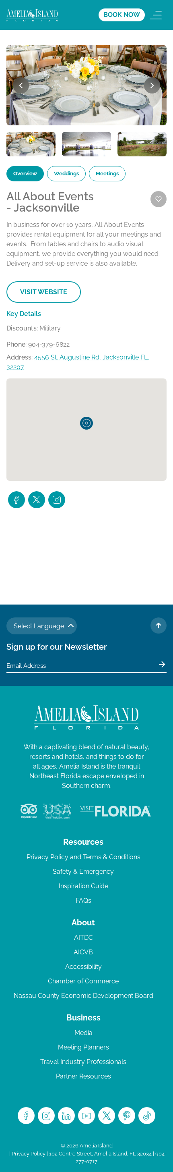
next (152, 85)
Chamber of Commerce (83, 981)
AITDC (83, 937)
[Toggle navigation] (156, 15)
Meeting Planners (83, 1047)
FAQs (83, 900)
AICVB (83, 952)
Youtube (86, 1115)
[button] (86, 423)
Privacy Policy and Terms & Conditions (83, 857)
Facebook (26, 1115)
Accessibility (83, 966)
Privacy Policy (28, 1154)
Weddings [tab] (66, 173)
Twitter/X (106, 1115)
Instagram (46, 1115)
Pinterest (126, 1115)
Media (83, 1033)
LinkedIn (66, 1115)
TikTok (146, 1115)
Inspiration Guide (83, 886)
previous (21, 85)
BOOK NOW (121, 15)
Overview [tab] (25, 173)
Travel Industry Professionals (83, 1062)
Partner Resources (83, 1076)
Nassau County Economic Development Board (83, 996)
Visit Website (43, 292)
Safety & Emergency (83, 871)
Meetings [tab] (107, 173)
